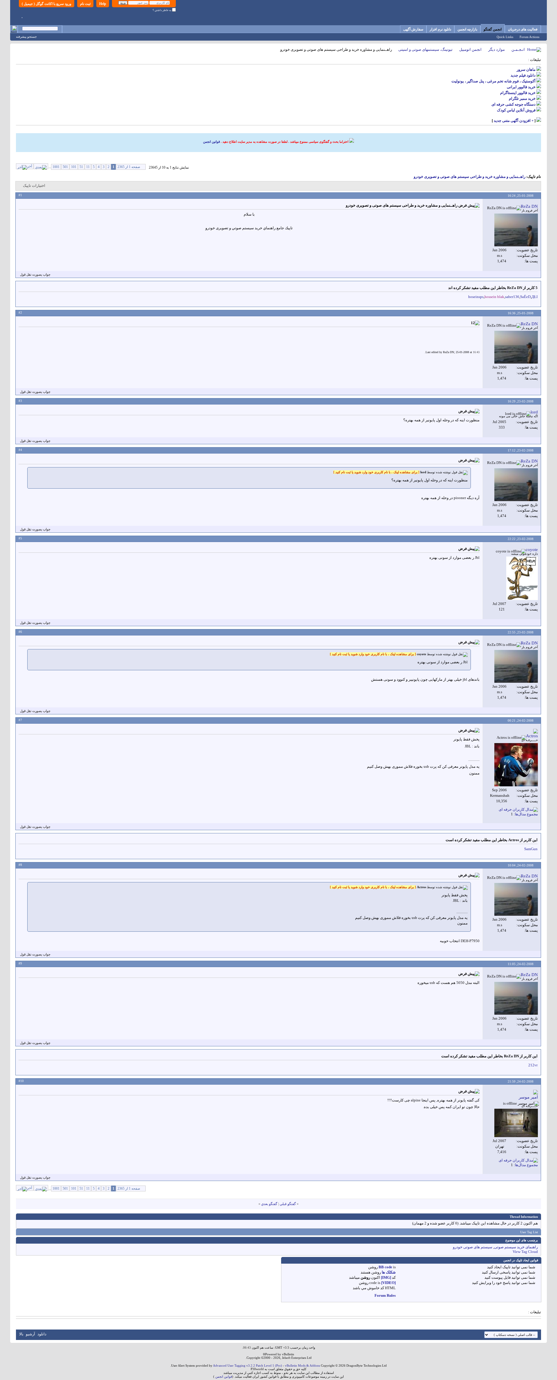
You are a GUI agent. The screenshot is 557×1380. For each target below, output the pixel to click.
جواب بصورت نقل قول (35, 274)
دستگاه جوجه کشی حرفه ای (513, 104)
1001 (56, 167)
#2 (20, 312)
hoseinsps (476, 297)
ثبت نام (85, 4)
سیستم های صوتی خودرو (472, 1247)
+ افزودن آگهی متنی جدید (514, 120)
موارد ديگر (496, 49)
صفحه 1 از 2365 (128, 167)
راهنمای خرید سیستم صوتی (516, 1247)
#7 (20, 720)
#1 (20, 195)
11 (88, 167)
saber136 (512, 297)
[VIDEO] (388, 1282)
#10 (21, 1081)
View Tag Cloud (525, 1251)
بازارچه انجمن (467, 29)
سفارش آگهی (413, 29)
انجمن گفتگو (493, 29)
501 (65, 167)
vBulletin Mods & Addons (302, 1365)
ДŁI (534, 297)
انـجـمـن (518, 49)
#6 (20, 631)
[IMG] (386, 1277)
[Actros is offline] (516, 764)
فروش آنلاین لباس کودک (516, 110)
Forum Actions (529, 37)
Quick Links (505, 37)
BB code (385, 1267)
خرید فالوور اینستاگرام (518, 93)
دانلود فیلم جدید (523, 75)
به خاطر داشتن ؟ (162, 10)
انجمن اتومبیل (470, 49)
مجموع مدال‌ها (526, 814)
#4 (20, 449)
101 (73, 167)
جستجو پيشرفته (26, 36)
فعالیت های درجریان (523, 29)
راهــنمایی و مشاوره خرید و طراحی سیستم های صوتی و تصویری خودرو (469, 176)
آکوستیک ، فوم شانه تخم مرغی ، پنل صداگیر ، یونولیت (493, 81)
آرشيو (30, 1334)
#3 (20, 400)
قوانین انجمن (211, 141)
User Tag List (529, 1232)
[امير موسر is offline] (516, 1123)
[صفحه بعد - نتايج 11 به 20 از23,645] (41, 166)
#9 (20, 963)
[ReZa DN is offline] (516, 230)
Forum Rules (385, 1295)
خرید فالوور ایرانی (521, 87)
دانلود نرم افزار (440, 29)
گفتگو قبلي (288, 1204)
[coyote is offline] (522, 578)
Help (102, 4)
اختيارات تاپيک (34, 185)
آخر (29, 166)
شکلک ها (389, 1272)
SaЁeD (525, 297)
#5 (20, 538)
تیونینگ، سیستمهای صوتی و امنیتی (425, 49)
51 (81, 167)
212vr (533, 1065)
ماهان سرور (526, 69)
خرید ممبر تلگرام (522, 98)
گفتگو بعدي (269, 1204)
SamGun (531, 849)
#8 (20, 864)
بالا (21, 1334)
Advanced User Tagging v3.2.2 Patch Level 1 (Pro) (247, 1365)
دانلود (41, 1334)
